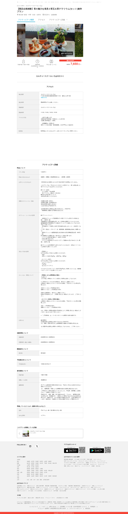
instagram (30, 446)
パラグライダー (80, 462)
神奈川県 (55, 463)
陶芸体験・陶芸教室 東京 (74, 485)
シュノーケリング (101, 461)
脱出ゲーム (77, 466)
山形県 (45, 461)
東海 (18, 468)
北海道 (18, 459)
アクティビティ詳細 (57, 19)
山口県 (45, 472)
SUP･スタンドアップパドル (70, 461)
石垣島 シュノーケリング (42, 487)
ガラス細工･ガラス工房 (79, 459)
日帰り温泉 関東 (40, 485)
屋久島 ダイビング (21, 487)
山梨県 (28, 465)
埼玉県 (41, 463)
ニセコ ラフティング (64, 487)
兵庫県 (41, 470)
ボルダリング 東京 (62, 485)
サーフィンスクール (102, 462)
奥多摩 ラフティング (49, 489)
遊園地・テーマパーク (91, 462)
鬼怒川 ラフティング (69, 489)
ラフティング (101, 464)
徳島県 (28, 474)
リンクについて (33, 506)
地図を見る (44, 97)
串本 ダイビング (59, 489)
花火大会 (98, 466)
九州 (18, 476)
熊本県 (41, 476)
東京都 (49, 463)
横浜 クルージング (85, 487)
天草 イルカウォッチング (23, 489)
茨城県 (37, 463)
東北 (18, 461)
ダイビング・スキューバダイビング (87, 461)
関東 (18, 463)
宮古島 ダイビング (47, 490)
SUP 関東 (56, 490)
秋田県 (41, 461)
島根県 (32, 472)
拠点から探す (31, 497)
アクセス (41, 19)
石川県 (32, 467)
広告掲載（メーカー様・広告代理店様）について (73, 506)
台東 (31, 479)
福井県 (37, 467)
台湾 (18, 479)
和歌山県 (50, 470)
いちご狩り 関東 (101, 489)
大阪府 (37, 470)
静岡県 (28, 468)
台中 (34, 479)
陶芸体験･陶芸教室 (68, 459)
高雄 (41, 479)
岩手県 (32, 461)
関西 (18, 470)
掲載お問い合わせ (40, 497)
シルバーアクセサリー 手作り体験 (81, 464)
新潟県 (37, 465)
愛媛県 (37, 474)
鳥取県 (28, 472)
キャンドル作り (67, 464)
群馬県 (32, 463)
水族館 (93, 466)
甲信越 (18, 465)
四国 (18, 474)
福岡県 (28, 476)
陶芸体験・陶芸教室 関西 (51, 485)
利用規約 (92, 506)
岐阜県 (32, 468)
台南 (38, 479)
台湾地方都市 (46, 479)
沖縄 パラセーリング (95, 487)
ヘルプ (43, 506)
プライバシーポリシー (75, 508)
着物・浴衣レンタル (68, 466)
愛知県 (37, 468)
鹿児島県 (55, 476)
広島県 (41, 472)
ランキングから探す (21, 497)
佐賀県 (32, 476)
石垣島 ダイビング (86, 485)
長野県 (32, 465)
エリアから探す (21, 457)
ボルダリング (93, 464)
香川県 (32, 474)
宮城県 (37, 461)
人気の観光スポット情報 (62, 497)
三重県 (41, 468)
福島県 (49, 461)
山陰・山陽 (19, 472)
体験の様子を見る (66, 53)
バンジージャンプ (86, 466)
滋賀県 (28, 470)
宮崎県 (49, 476)
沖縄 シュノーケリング (97, 485)
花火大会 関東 (63, 490)
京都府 (32, 470)
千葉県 (45, 463)
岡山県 (37, 472)
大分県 (45, 476)
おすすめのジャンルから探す (72, 457)
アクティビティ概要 (26, 19)
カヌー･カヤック (97, 459)
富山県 (28, 467)
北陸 (18, 467)
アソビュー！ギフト (50, 497)
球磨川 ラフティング (81, 489)
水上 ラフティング (75, 487)
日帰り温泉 (89, 459)
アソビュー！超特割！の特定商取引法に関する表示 (52, 508)
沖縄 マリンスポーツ (22, 490)
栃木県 (28, 463)
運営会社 (87, 508)
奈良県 (45, 470)
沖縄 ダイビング (31, 485)
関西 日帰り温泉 (31, 487)
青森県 (28, 461)
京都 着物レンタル (21, 485)
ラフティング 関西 (91, 489)
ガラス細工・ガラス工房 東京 (35, 490)
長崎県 (37, 476)
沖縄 (18, 477)
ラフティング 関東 (53, 487)
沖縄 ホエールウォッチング (36, 489)
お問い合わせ (52, 506)
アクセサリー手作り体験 (69, 462)
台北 (28, 479)
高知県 (41, 474)
